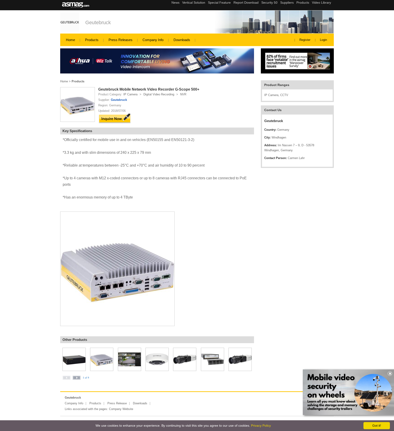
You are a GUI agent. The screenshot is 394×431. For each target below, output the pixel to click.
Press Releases (120, 40)
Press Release (117, 403)
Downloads (182, 40)
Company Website (121, 409)
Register (304, 40)
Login (323, 40)
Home (70, 40)
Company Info (153, 40)
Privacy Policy (261, 425)
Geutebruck (98, 22)
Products (91, 40)
